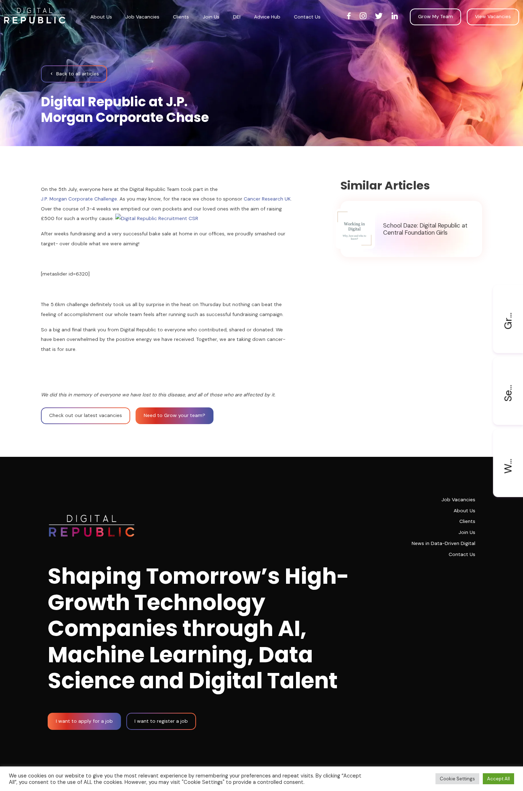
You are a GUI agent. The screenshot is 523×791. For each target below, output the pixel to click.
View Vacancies (493, 16)
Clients (181, 17)
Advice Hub (267, 17)
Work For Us (507, 451)
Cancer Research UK (267, 199)
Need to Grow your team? (174, 415)
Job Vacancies (142, 17)
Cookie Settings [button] (457, 779)
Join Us (211, 17)
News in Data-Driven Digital (443, 543)
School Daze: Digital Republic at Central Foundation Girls (425, 228)
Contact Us (307, 17)
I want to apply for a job (84, 721)
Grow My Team (435, 16)
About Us (101, 17)
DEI (237, 17)
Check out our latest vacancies (85, 415)
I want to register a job (161, 721)
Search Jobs (507, 379)
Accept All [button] (498, 779)
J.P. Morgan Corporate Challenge (79, 199)
